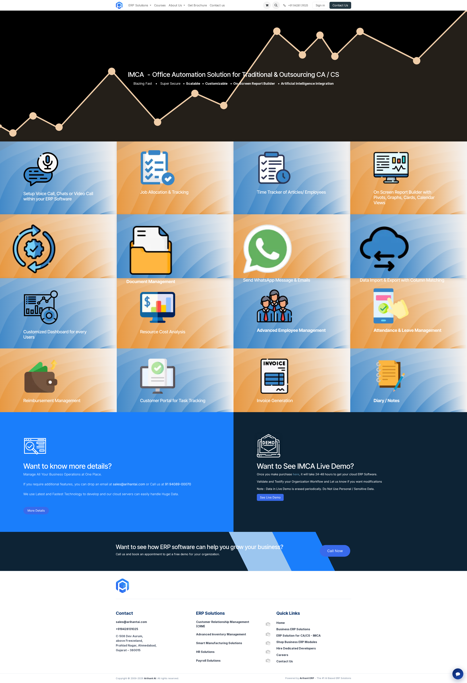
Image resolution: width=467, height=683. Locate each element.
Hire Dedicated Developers (296, 648)
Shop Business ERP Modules (296, 642)
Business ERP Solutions (293, 629)
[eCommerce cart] (267, 5)
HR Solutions (205, 652)
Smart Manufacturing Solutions (219, 643)
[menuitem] (140, 5)
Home (280, 623)
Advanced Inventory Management (221, 634)
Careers (282, 655)
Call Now (335, 551)
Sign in (320, 5)
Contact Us (340, 5)
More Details (36, 510)
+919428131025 (127, 629)
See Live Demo (270, 497)
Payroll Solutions (208, 660)
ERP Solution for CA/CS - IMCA (298, 635)
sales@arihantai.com (131, 622)
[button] (276, 5)
